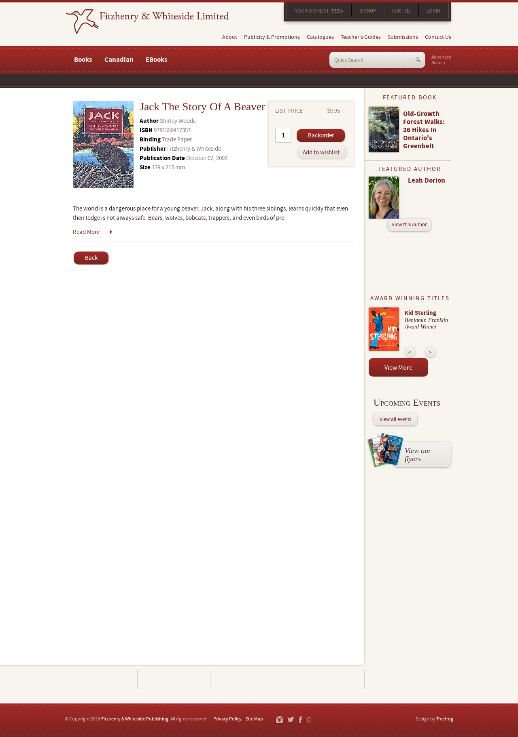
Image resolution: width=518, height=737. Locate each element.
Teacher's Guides (361, 37)
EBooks (157, 60)
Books (83, 60)
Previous (410, 352)
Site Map (254, 719)
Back (91, 258)
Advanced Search (441, 60)
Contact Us (438, 37)
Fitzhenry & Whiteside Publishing (134, 719)
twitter (290, 720)
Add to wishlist (321, 152)
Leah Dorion (426, 180)
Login (433, 11)
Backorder (321, 135)
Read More (86, 232)
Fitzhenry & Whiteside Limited (147, 21)
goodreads (309, 720)
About (229, 37)
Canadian (119, 60)
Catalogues (320, 37)
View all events (395, 419)
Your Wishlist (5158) (319, 11)
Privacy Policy (227, 719)
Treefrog (444, 719)
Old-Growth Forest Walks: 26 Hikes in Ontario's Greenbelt (424, 130)
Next (430, 352)
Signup (367, 11)
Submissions (403, 37)
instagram (279, 720)
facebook (300, 720)
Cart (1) (401, 11)
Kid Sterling (420, 313)
